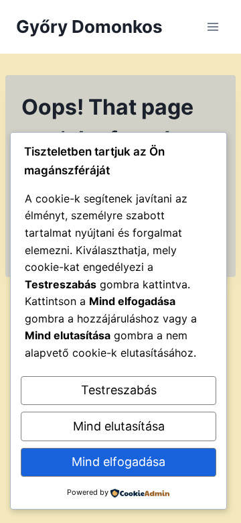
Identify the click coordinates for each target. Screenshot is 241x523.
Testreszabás (119, 390)
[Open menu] (212, 26)
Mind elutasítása (119, 426)
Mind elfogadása (118, 462)
